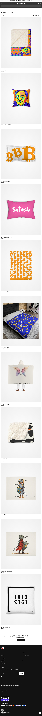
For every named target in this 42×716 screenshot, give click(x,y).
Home (2, 8)
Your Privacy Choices (3, 663)
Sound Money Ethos (3, 691)
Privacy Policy (3, 661)
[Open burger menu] (1, 3)
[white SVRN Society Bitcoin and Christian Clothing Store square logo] (2, 647)
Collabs (22, 658)
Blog (22, 660)
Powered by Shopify (3, 713)
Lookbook (2, 693)
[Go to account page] (37, 3)
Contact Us (2, 655)
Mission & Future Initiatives (25, 655)
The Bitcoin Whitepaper (4, 690)
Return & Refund (3, 658)
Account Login (3, 664)
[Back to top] (39, 713)
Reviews (2, 654)
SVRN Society (8, 712)
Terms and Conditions (14, 676)
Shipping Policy (3, 660)
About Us (22, 654)
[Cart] (39, 3)
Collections (5, 8)
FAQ (22, 657)
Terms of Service (3, 657)
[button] (39, 3)
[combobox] (20, 6)
